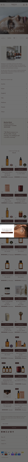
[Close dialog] (0, 225)
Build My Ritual (7, 232)
